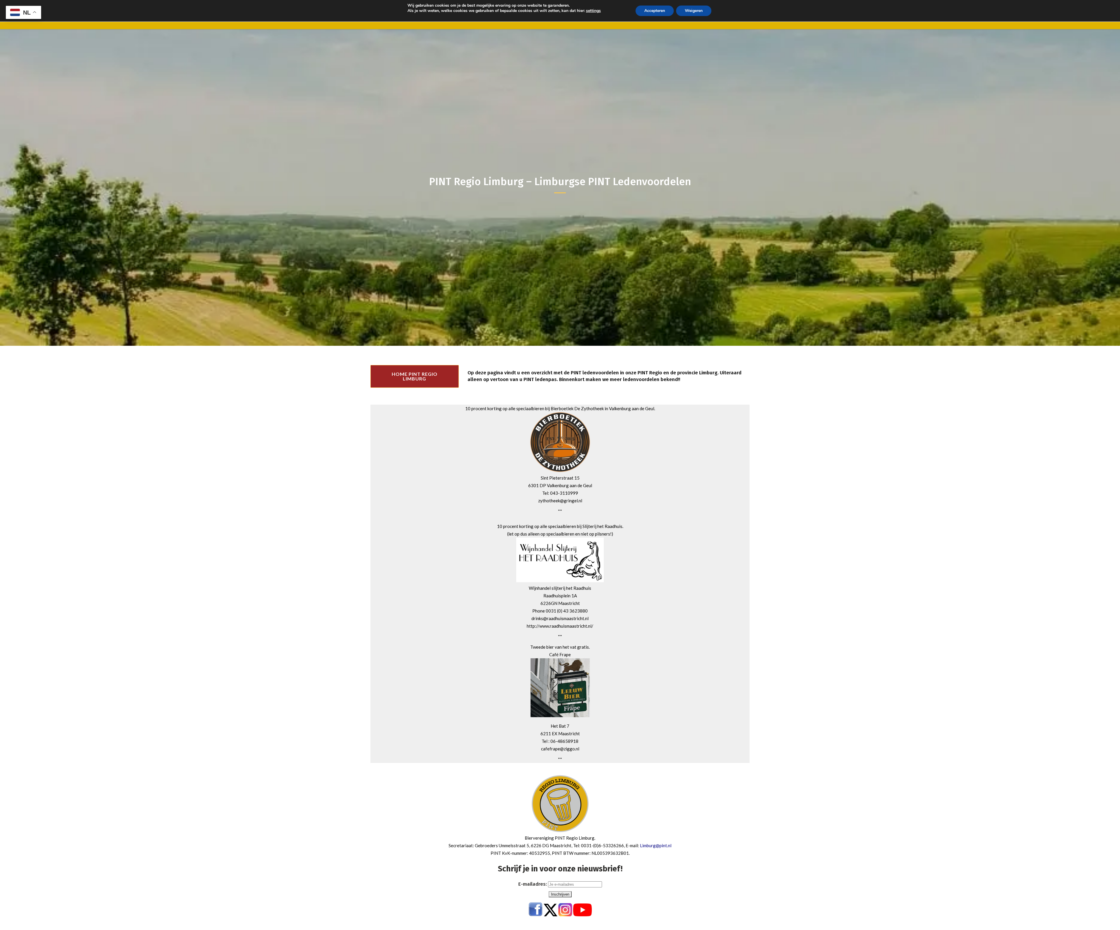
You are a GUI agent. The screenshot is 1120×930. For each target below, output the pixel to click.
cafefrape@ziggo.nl (560, 748)
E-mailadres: (533, 884)
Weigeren (694, 10)
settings (593, 10)
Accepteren (654, 10)
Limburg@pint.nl (655, 845)
